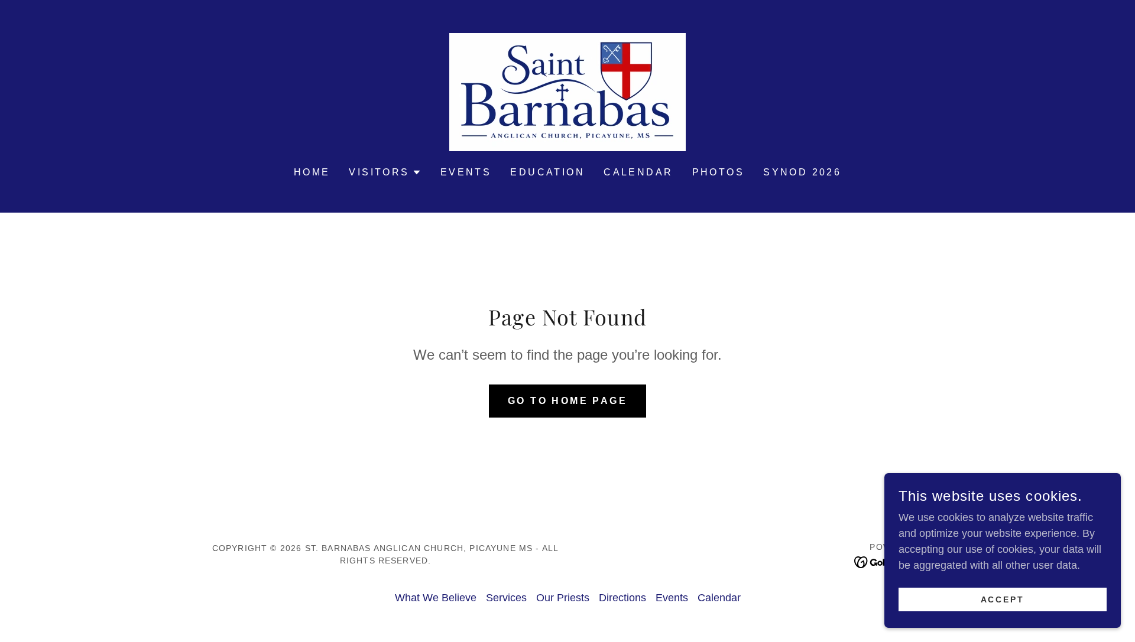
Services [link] (506, 598)
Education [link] (547, 172)
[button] (385, 172)
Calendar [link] (638, 172)
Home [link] (312, 172)
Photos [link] (718, 172)
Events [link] (466, 172)
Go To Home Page (567, 401)
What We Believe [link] (435, 598)
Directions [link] (622, 598)
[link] (567, 91)
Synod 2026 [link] (802, 172)
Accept (1003, 599)
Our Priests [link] (562, 598)
